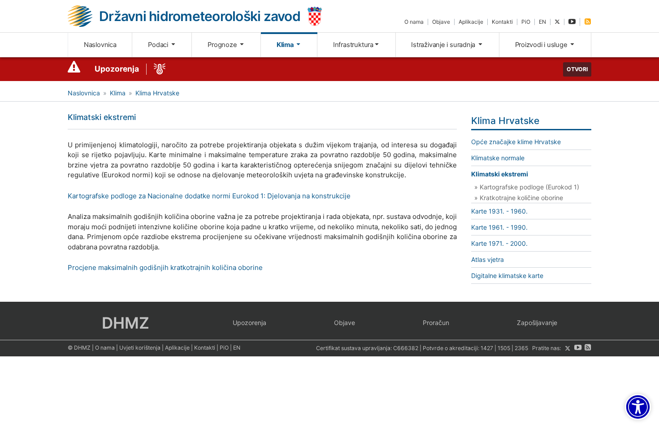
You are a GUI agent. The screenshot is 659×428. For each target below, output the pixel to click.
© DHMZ (79, 347)
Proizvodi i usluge (542, 45)
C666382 (405, 348)
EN (542, 21)
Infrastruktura (353, 45)
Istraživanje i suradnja (444, 45)
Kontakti (502, 21)
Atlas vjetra (487, 259)
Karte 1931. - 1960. (499, 211)
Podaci (158, 45)
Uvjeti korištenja (139, 347)
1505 (504, 348)
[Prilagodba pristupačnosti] (638, 407)
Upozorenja (117, 68)
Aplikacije (471, 21)
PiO (525, 21)
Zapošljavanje (537, 322)
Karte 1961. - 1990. (499, 227)
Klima (286, 45)
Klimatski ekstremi (499, 174)
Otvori (577, 69)
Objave (441, 21)
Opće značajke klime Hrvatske (516, 142)
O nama (414, 21)
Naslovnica (100, 45)
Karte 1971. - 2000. (499, 243)
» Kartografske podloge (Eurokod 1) (526, 187)
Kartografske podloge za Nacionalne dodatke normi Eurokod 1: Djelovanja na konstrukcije (209, 196)
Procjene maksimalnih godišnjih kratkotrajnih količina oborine (165, 267)
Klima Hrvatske (157, 93)
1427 (487, 348)
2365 (521, 348)
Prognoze (223, 45)
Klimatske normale (498, 158)
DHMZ (125, 322)
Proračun (436, 322)
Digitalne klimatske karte (507, 275)
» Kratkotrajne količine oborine (518, 197)
